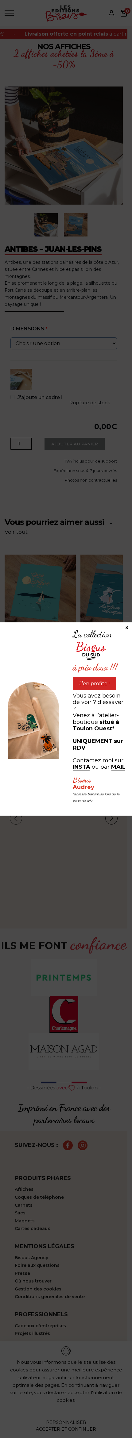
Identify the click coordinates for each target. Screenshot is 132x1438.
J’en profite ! (95, 683)
